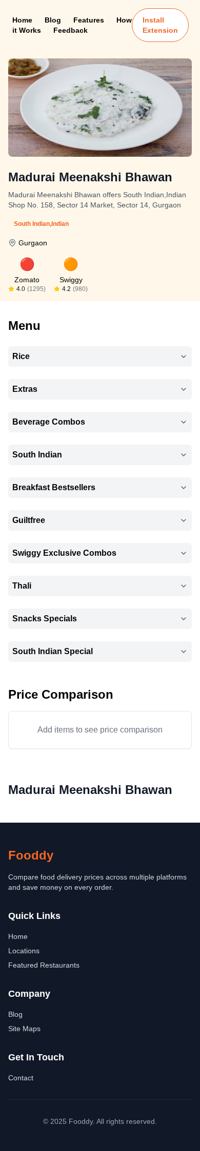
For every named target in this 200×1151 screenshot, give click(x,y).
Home (22, 20)
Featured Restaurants (43, 965)
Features (88, 20)
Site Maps (24, 1028)
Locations (23, 951)
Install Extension (160, 25)
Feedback (70, 30)
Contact (20, 1078)
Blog (53, 20)
